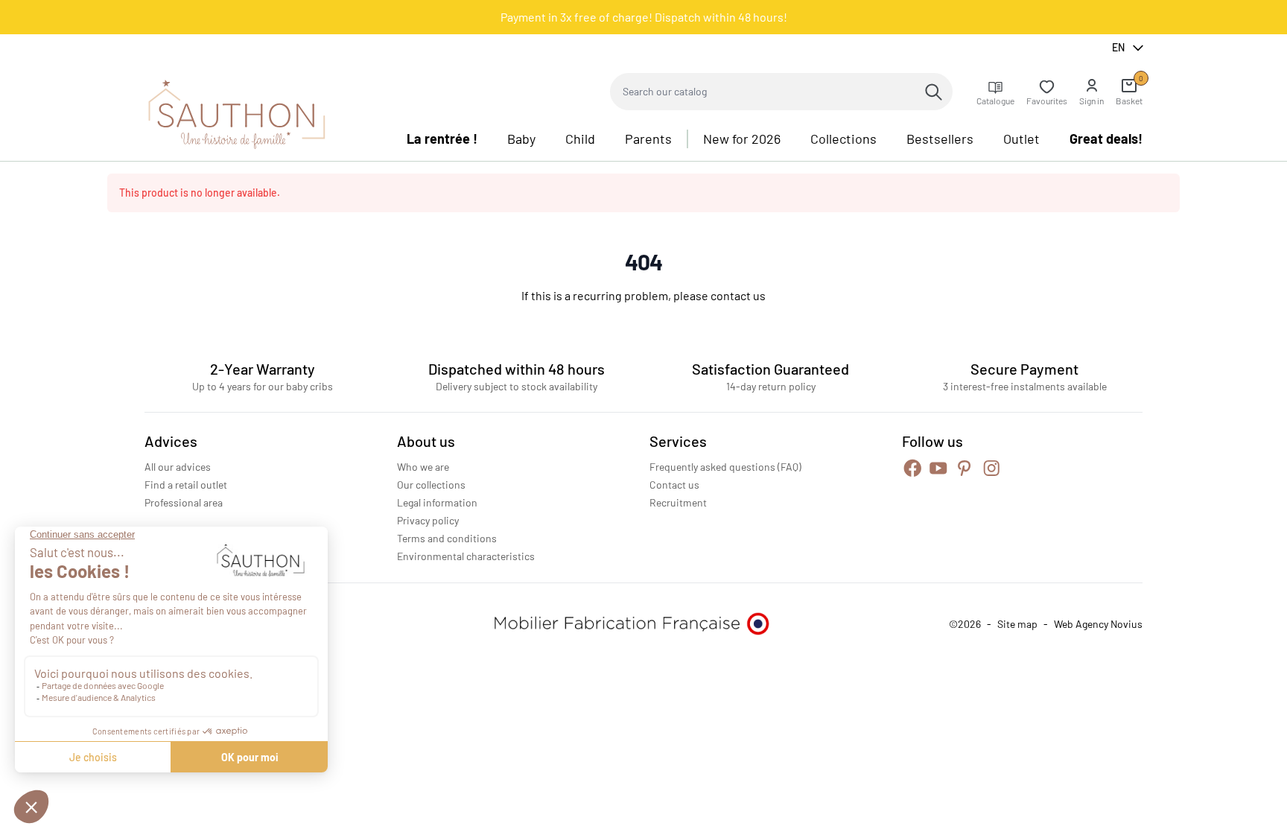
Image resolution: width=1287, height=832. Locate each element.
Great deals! (1106, 138)
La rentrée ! (442, 138)
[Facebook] (913, 468)
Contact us (674, 484)
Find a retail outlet (185, 484)
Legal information (437, 502)
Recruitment (678, 502)
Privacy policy (428, 520)
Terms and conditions (447, 538)
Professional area (183, 502)
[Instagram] (991, 468)
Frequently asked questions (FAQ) (725, 466)
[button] (1091, 92)
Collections (843, 138)
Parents (648, 138)
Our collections (431, 484)
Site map (1017, 623)
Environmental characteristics (466, 556)
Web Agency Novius (1098, 623)
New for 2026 (742, 138)
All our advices (177, 466)
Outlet (1021, 138)
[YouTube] (938, 468)
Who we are (423, 466)
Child (580, 138)
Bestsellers (939, 138)
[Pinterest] (964, 468)
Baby (521, 138)
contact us (738, 295)
